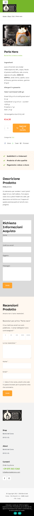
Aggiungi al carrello (22, 128)
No (19, 513)
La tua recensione (9, 343)
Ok (15, 513)
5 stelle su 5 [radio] (28, 336)
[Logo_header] (9, 5)
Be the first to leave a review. (13, 55)
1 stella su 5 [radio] (5, 336)
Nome (5, 361)
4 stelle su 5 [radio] (23, 336)
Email (5, 372)
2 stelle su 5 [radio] (11, 336)
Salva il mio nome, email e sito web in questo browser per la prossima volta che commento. (16, 384)
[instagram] (9, 478)
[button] (29, 26)
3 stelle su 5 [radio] (17, 336)
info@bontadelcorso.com (11, 472)
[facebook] (4, 478)
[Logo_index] (12, 411)
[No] (32, 509)
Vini (13, 137)
